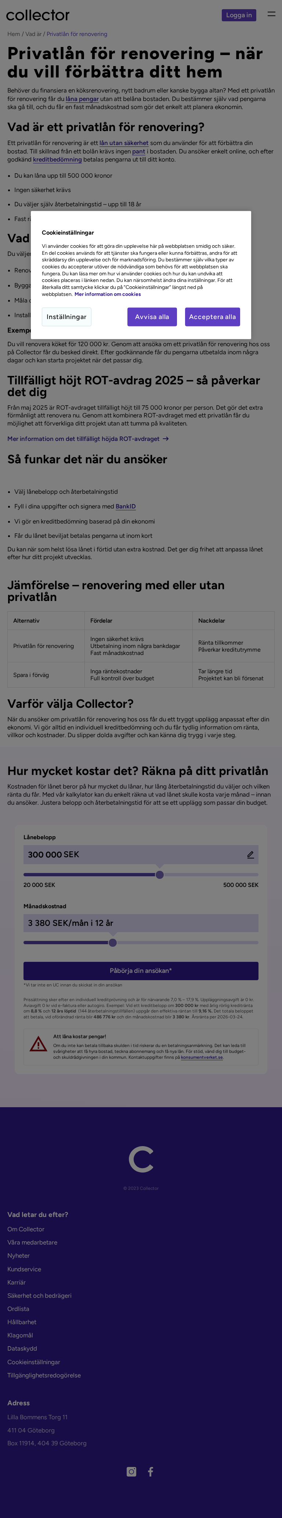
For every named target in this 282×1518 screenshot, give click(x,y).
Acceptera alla (212, 316)
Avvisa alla (152, 316)
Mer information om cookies (108, 294)
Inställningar (67, 316)
